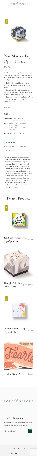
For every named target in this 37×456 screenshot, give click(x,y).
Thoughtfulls (15, 127)
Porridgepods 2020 (18, 448)
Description (9, 142)
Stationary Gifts (17, 125)
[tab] (9, 142)
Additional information (15, 146)
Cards (12, 123)
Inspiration (21, 123)
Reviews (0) (9, 150)
